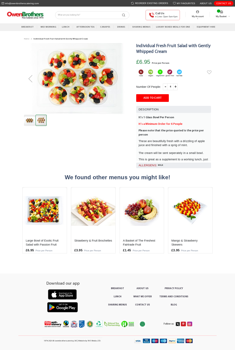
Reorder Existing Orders (151, 3)
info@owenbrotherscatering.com (22, 3)
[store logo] (25, 15)
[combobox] (92, 15)
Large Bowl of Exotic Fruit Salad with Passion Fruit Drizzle (42, 244)
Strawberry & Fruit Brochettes (93, 240)
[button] (30, 78)
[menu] (117, 27)
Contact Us (223, 3)
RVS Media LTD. (94, 341)
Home (26, 39)
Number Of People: (148, 86)
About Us (206, 3)
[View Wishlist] (175, 3)
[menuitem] (28, 27)
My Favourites (186, 3)
